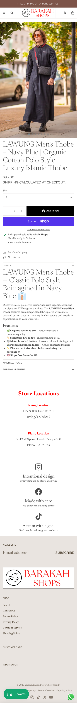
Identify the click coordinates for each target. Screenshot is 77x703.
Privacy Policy (11, 622)
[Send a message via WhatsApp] (71, 697)
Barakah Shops (32, 685)
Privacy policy (28, 691)
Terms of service (46, 691)
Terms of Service (12, 628)
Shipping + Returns (14, 369)
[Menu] (4, 13)
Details (7, 265)
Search (6, 605)
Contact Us (9, 611)
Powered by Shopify (50, 685)
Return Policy (10, 616)
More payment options (38, 230)
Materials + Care (12, 362)
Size (5, 191)
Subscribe (65, 553)
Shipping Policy (11, 633)
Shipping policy (64, 691)
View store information (20, 242)
